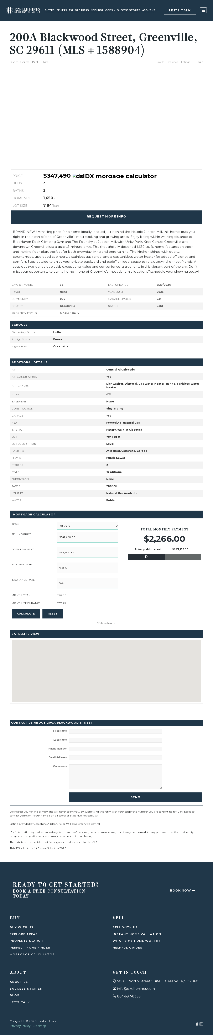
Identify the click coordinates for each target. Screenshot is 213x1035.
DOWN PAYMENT (23, 549)
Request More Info (106, 216)
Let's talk (180, 10)
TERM (15, 524)
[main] (106, 431)
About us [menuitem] (148, 10)
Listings (185, 62)
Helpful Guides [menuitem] (127, 947)
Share (45, 62)
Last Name (60, 739)
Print (35, 62)
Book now (181, 890)
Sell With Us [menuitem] (125, 927)
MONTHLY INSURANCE (26, 603)
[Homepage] (23, 10)
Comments (60, 766)
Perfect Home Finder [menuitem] (30, 947)
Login (200, 62)
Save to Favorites (19, 62)
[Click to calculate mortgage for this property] (115, 176)
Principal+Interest (148, 549)
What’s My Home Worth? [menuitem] (137, 940)
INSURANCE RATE (23, 579)
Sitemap (39, 1026)
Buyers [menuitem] (49, 10)
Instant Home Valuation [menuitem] (137, 934)
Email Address (58, 757)
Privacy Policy (20, 1026)
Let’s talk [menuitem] (20, 1002)
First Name (60, 730)
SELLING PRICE (21, 534)
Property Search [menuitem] (26, 940)
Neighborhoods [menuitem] (102, 10)
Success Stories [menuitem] (128, 10)
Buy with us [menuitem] (21, 927)
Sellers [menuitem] (62, 10)
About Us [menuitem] (19, 981)
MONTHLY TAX (21, 594)
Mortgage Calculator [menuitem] (32, 954)
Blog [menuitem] (15, 995)
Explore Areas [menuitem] (79, 10)
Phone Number (57, 748)
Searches (172, 62)
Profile (160, 62)
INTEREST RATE (22, 564)
